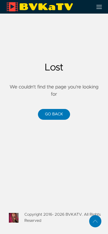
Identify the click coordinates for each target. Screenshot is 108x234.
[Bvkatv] (47, 7)
